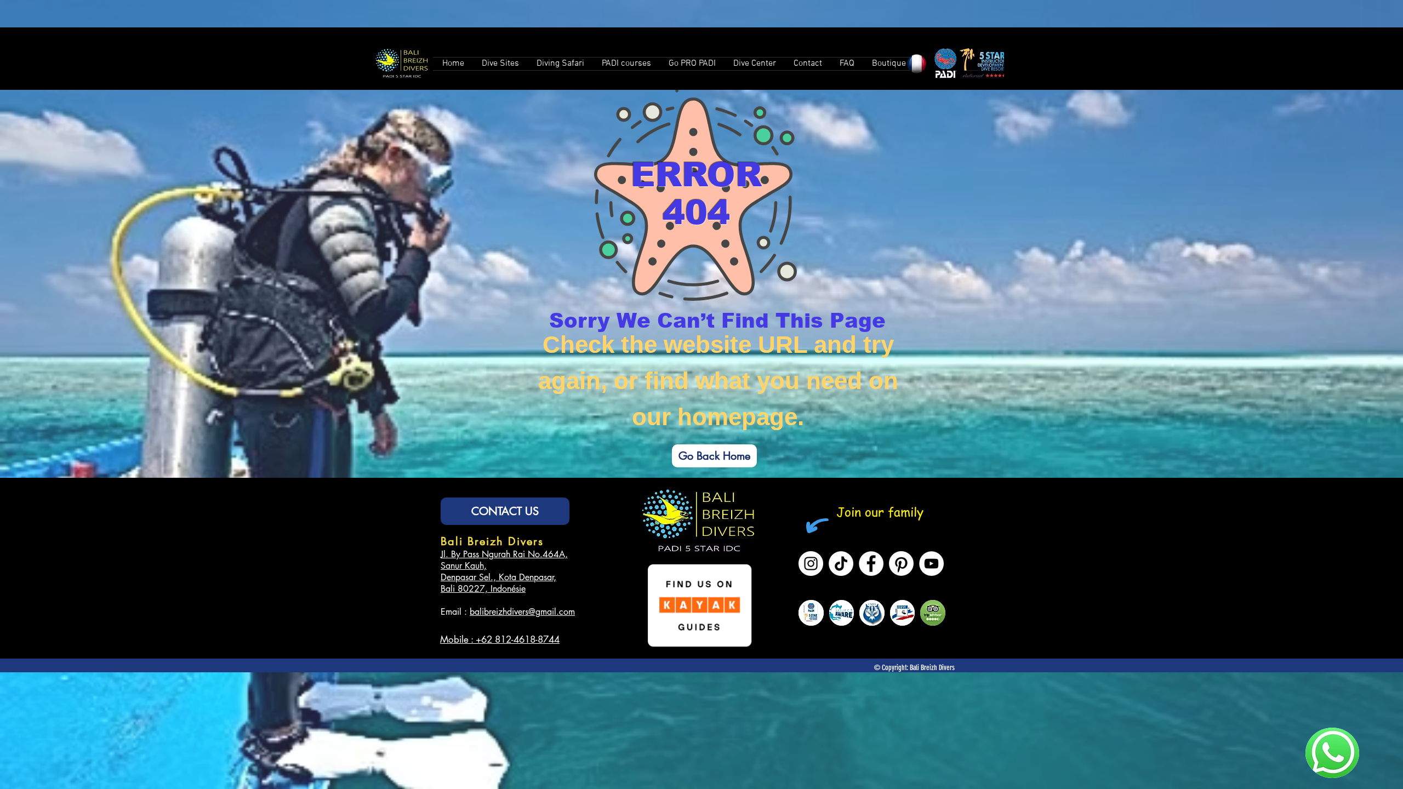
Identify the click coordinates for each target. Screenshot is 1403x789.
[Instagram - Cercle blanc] (811, 563)
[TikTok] (841, 563)
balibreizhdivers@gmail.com (522, 612)
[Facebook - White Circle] (871, 563)
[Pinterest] (901, 563)
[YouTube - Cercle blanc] (931, 563)
